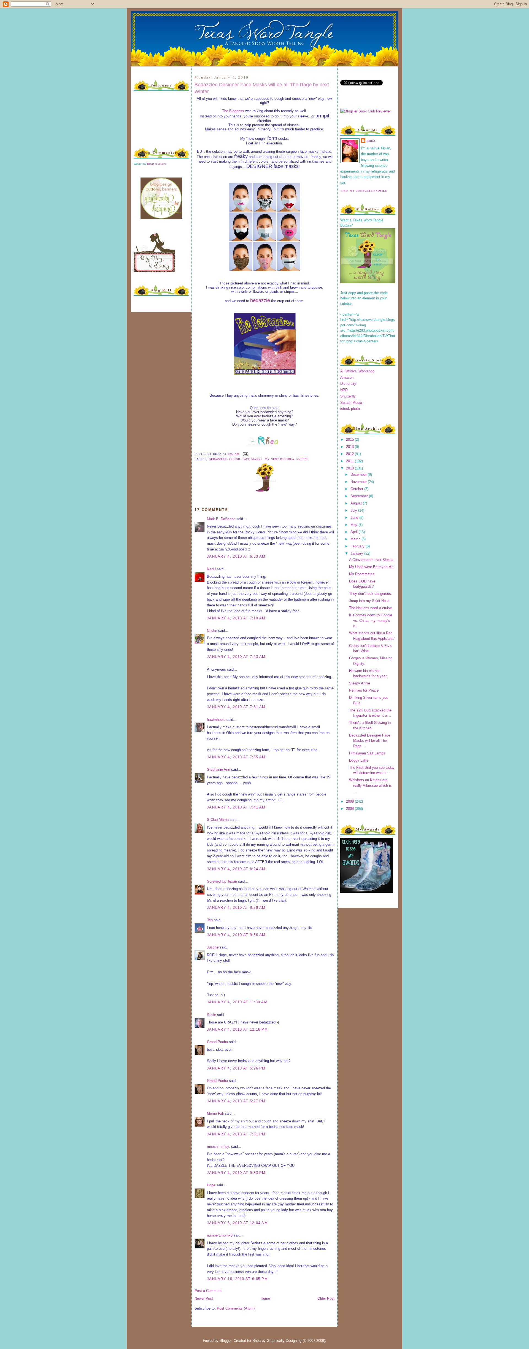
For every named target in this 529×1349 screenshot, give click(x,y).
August (356, 503)
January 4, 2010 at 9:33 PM (236, 1173)
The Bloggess (233, 111)
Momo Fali (215, 1113)
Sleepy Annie (359, 683)
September (359, 496)
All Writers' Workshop (357, 371)
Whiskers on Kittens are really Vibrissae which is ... (370, 785)
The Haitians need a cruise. (371, 608)
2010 (350, 468)
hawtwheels (216, 720)
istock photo (350, 409)
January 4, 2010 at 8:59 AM (236, 907)
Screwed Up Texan (222, 881)
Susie (211, 1015)
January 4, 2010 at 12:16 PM (237, 1029)
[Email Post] (245, 453)
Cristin (212, 630)
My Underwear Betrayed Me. (372, 567)
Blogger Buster (156, 163)
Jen (210, 920)
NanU (211, 569)
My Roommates (361, 574)
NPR (344, 390)
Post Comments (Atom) (236, 1308)
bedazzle (260, 300)
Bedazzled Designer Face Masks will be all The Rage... (369, 740)
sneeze (302, 459)
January (357, 553)
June (354, 517)
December (359, 474)
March (355, 539)
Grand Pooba (217, 1042)
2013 (350, 447)
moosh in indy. (218, 1146)
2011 (350, 461)
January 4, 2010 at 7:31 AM (236, 707)
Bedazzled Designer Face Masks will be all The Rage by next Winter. (262, 88)
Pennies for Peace (364, 690)
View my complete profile (363, 190)
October (357, 489)
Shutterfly (348, 396)
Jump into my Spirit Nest (369, 601)
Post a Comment (208, 1291)
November (359, 482)
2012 (350, 454)
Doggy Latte (358, 760)
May (354, 525)
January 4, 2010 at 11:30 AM (237, 1002)
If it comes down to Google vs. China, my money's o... (370, 620)
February (358, 546)
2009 (350, 801)
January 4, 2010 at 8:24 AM (236, 869)
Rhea (371, 141)
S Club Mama (218, 820)
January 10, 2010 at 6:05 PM (237, 1279)
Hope (211, 1185)
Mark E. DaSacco (221, 519)
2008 (350, 809)
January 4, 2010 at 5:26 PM (236, 1068)
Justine (212, 947)
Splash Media (351, 403)
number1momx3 (220, 1235)
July (354, 510)
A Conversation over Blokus (371, 560)
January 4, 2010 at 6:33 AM (236, 556)
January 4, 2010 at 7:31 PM (236, 1134)
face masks (252, 459)
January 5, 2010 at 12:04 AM (237, 1223)
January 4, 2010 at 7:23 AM (236, 657)
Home (265, 1298)
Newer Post (204, 1298)
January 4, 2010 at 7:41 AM (236, 807)
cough (234, 459)
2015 (350, 439)
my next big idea (279, 459)
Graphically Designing (284, 1341)
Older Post (325, 1298)
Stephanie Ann (218, 769)
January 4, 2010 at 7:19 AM (236, 618)
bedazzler (218, 459)
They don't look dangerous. (370, 594)
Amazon (346, 377)
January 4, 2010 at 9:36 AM (236, 935)
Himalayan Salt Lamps (367, 753)
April (354, 532)
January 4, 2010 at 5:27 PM (236, 1101)
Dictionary (348, 383)
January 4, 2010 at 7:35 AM (236, 757)
